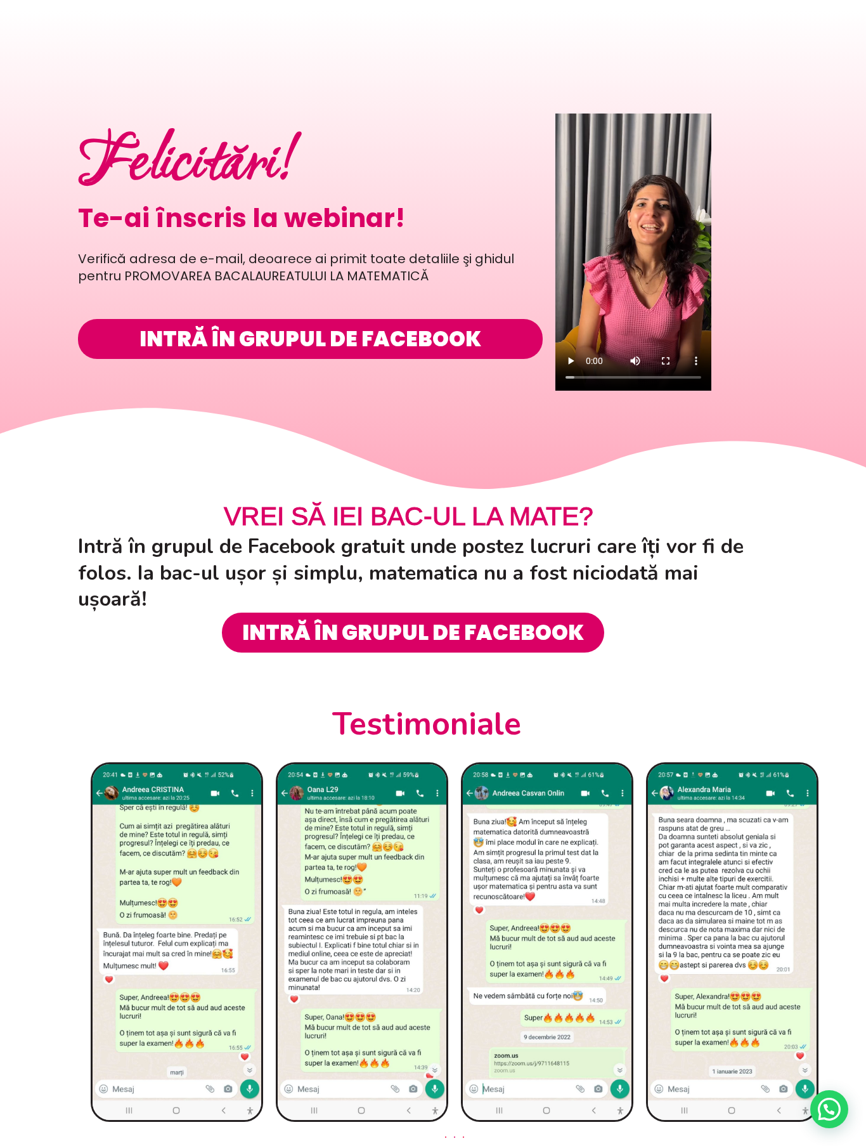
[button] (445, 1137)
